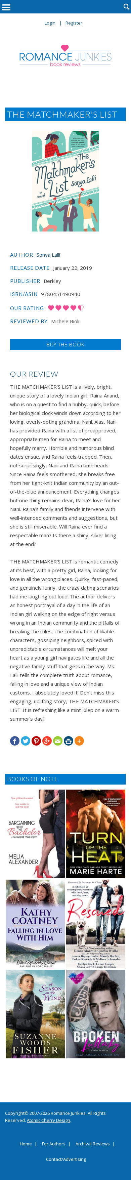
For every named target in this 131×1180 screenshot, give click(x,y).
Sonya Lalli (48, 254)
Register (74, 23)
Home (26, 1144)
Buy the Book (65, 344)
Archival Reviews (93, 1144)
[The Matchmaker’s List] (65, 181)
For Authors (54, 1144)
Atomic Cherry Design (48, 1120)
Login (50, 23)
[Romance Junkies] (65, 55)
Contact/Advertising (66, 1159)
